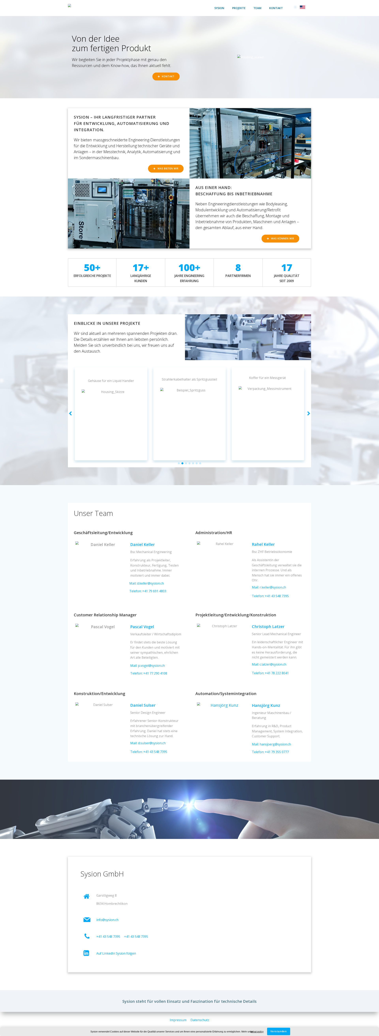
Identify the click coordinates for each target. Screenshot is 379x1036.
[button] (179, 463)
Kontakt (276, 8)
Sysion (219, 8)
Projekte (239, 8)
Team (257, 8)
